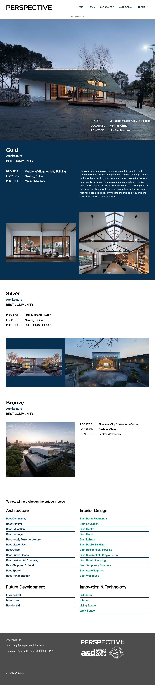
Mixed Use (12, 600)
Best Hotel (86, 534)
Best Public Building (92, 544)
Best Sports (13, 570)
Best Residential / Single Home (99, 555)
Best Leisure (87, 539)
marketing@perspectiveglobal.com (25, 645)
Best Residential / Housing (22, 560)
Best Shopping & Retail (20, 565)
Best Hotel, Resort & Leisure (23, 539)
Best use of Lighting (92, 570)
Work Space (87, 610)
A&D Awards (107, 7)
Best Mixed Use (16, 544)
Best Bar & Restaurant (93, 518)
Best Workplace (89, 575)
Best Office (13, 549)
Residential (13, 605)
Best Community (16, 518)
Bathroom (86, 595)
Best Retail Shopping (93, 560)
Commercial (13, 595)
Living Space (88, 605)
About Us (143, 7)
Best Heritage (14, 534)
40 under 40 (126, 7)
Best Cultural (14, 523)
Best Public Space (17, 555)
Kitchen (84, 600)
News (92, 7)
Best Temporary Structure (95, 565)
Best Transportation (18, 575)
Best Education (15, 529)
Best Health (87, 529)
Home (80, 7)
